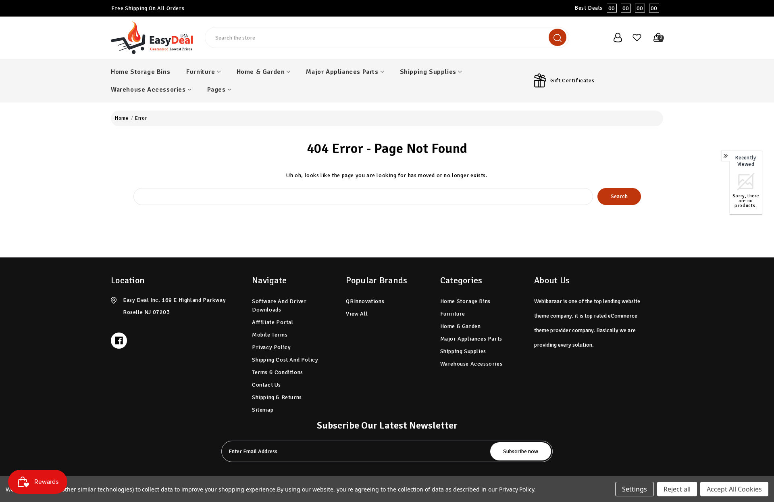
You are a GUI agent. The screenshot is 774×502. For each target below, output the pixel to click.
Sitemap (262, 409)
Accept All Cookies (734, 489)
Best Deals (615, 8)
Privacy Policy (271, 347)
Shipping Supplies (428, 72)
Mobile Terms (269, 334)
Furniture (200, 72)
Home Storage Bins (140, 72)
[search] (557, 37)
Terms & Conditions (277, 372)
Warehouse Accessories (148, 90)
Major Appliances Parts (342, 72)
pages (216, 90)
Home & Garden (261, 72)
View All (357, 313)
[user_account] (613, 37)
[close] (767, 8)
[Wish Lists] (634, 37)
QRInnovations (365, 301)
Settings (634, 489)
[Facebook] (119, 341)
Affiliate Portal (272, 322)
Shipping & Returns (277, 397)
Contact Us (266, 384)
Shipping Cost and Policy (285, 359)
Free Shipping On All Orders (147, 8)
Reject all (677, 489)
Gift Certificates (572, 80)
